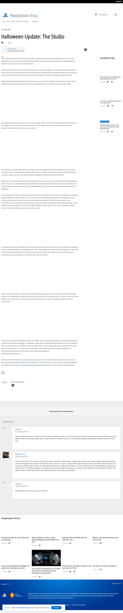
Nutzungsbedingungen (45, 605)
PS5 (4, 21)
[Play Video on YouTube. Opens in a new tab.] (56, 564)
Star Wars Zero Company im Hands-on (105, 566)
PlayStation (24, 15)
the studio (4, 382)
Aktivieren (56, 607)
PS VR (13, 21)
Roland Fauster (12, 48)
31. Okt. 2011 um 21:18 (21, 431)
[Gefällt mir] (112, 82)
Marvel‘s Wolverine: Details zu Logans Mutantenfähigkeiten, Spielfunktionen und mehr (45, 539)
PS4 (8, 21)
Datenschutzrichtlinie (62, 605)
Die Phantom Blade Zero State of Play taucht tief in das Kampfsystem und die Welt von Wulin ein (109, 126)
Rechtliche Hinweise (78, 605)
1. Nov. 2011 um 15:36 (21, 486)
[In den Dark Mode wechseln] (96, 14)
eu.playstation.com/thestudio (30, 365)
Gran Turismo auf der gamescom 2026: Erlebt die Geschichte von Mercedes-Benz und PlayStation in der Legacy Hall (46, 571)
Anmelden (103, 14)
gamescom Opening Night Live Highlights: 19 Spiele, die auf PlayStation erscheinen (15, 567)
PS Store (19, 21)
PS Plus (25, 21)
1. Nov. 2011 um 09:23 (21, 456)
